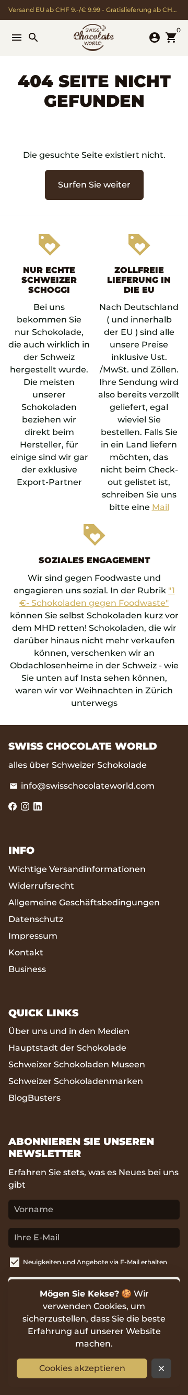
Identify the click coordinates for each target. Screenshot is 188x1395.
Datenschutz (35, 919)
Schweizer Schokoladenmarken (75, 1081)
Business (27, 969)
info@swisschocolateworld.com (82, 786)
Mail (160, 507)
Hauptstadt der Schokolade (67, 1048)
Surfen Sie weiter (94, 185)
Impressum (32, 936)
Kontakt (25, 952)
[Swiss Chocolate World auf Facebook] (12, 807)
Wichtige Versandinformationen (77, 869)
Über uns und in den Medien (69, 1031)
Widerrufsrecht (41, 886)
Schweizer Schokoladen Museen (76, 1064)
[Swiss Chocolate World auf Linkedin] (37, 807)
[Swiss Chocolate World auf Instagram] (25, 807)
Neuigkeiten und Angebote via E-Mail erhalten (95, 1262)
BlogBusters (34, 1098)
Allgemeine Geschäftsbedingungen (84, 902)
